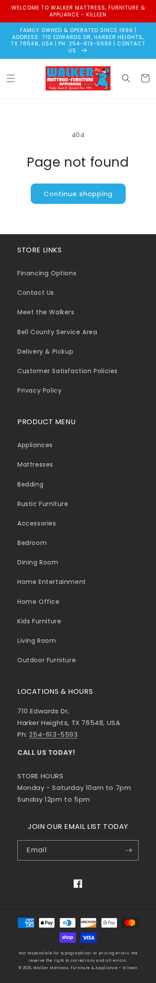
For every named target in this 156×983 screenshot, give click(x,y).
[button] (10, 78)
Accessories (36, 523)
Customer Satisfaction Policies (67, 371)
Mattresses (35, 464)
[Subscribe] (128, 850)
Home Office (38, 601)
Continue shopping (78, 193)
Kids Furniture (39, 621)
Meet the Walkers (46, 312)
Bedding (30, 484)
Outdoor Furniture (46, 660)
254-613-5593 (53, 734)
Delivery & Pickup (45, 351)
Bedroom (32, 542)
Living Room (36, 640)
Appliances (35, 445)
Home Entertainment (51, 581)
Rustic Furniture (42, 504)
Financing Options (46, 273)
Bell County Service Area (57, 332)
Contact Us (35, 292)
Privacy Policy (39, 390)
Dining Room (37, 562)
